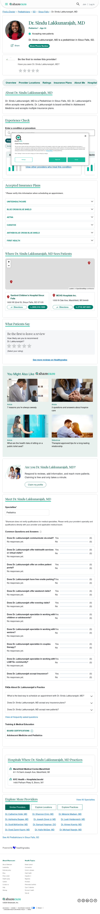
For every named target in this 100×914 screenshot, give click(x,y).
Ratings (47, 82)
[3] (29, 70)
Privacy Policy (49, 150)
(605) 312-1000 (38, 307)
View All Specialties (85, 799)
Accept (76, 159)
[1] (20, 70)
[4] (33, 70)
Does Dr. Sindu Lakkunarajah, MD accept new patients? (33, 709)
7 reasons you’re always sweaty (22, 407)
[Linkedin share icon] (87, 901)
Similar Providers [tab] (17, 807)
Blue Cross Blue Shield (19, 209)
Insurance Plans (63, 82)
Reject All (57, 159)
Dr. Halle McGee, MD (44, 829)
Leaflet (71, 288)
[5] (37, 70)
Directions (18, 307)
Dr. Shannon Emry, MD (43, 814)
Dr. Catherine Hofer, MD (16, 814)
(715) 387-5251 (84, 307)
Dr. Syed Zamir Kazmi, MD (17, 829)
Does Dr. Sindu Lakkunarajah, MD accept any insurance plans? (36, 702)
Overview (11, 82)
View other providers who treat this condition (48, 166)
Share (17, 45)
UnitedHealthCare (16, 201)
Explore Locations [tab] (43, 807)
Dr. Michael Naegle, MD (71, 829)
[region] (50, 149)
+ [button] (9, 261)
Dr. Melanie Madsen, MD (70, 814)
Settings (24, 159)
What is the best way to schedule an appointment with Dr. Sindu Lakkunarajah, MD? (45, 695)
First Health (13, 240)
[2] (24, 70)
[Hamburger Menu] (7, 4)
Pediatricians (24, 11)
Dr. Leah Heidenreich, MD (73, 819)
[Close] (85, 136)
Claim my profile (35, 484)
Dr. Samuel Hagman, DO (44, 824)
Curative (11, 225)
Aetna (10, 217)
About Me (79, 82)
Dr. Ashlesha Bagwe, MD (16, 819)
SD (34, 11)
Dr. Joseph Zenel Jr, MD (45, 819)
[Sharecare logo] (31, 899)
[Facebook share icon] (79, 901)
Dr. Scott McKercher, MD (16, 824)
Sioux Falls (43, 11)
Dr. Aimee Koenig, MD (71, 824)
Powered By (7, 847)
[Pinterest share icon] (95, 901)
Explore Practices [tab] (70, 807)
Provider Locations (29, 82)
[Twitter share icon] (91, 901)
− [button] (9, 265)
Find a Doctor (9, 11)
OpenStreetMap (81, 288)
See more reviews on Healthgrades (50, 359)
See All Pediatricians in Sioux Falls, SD (21, 837)
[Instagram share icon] (83, 901)
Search (78, 4)
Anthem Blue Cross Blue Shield (23, 232)
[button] (40, 531)
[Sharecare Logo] (18, 4)
